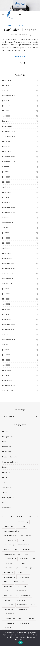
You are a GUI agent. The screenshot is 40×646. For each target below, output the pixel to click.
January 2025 (7, 126)
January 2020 (7, 380)
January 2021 (7, 319)
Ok (21, 643)
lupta (8, 591)
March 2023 (6, 192)
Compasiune (10, 536)
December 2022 (8, 207)
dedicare (9, 545)
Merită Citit (6, 452)
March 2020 (6, 370)
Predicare (6, 472)
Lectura (21, 586)
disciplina (24, 545)
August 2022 (7, 228)
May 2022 (6, 243)
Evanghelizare (7, 436)
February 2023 (8, 197)
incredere (9, 577)
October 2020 (7, 334)
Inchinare (22, 572)
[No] (37, 638)
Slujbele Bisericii (13, 618)
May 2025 (6, 111)
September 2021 (8, 278)
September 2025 (8, 95)
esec (28, 554)
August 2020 (7, 345)
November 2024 (8, 131)
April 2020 (6, 365)
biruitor (22, 522)
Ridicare (9, 609)
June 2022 (6, 238)
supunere (24, 623)
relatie (8, 605)
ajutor (8, 522)
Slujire (30, 618)
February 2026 (8, 85)
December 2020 (8, 324)
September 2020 (8, 339)
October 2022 (7, 217)
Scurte (4, 482)
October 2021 (7, 273)
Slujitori (9, 623)
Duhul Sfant (11, 549)
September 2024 (8, 136)
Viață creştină (26, 26)
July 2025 (5, 100)
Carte (21, 526)
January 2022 (7, 258)
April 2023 (6, 187)
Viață (4, 502)
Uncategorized (8, 497)
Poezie (5, 467)
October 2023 (7, 167)
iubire (8, 586)
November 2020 (8, 329)
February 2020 (8, 375)
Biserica (9, 526)
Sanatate (9, 614)
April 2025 (6, 116)
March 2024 (6, 151)
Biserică (5, 431)
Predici (4, 477)
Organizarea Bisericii (10, 462)
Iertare (8, 572)
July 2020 (5, 350)
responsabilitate (26, 605)
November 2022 (8, 212)
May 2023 (6, 182)
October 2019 (7, 390)
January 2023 (7, 202)
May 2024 (6, 141)
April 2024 (6, 146)
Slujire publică (7, 487)
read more (20, 57)
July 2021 (5, 289)
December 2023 (8, 156)
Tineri (4, 492)
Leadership (12, 26)
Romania (23, 609)
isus (7, 582)
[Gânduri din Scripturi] (10, 14)
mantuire (21, 591)
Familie (4, 441)
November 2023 (8, 161)
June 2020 (6, 355)
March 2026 (6, 80)
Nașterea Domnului (9, 457)
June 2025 (6, 106)
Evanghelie (10, 559)
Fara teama (23, 563)
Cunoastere (26, 540)
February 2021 (8, 314)
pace (7, 600)
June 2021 (6, 294)
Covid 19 (26, 536)
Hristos (27, 568)
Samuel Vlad (13, 35)
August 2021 (7, 283)
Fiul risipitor (11, 568)
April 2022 (6, 248)
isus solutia (21, 582)
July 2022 (5, 233)
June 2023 (6, 177)
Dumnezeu (27, 549)
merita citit (10, 595)
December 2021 (8, 263)
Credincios (10, 540)
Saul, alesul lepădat (20, 29)
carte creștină (12, 531)
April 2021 (6, 304)
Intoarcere (25, 577)
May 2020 (6, 360)
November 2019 (8, 385)
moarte (26, 595)
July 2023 (5, 172)
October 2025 (7, 90)
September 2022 (8, 222)
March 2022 (6, 253)
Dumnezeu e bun (12, 554)
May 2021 (6, 299)
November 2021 (8, 268)
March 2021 (6, 309)
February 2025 (8, 121)
